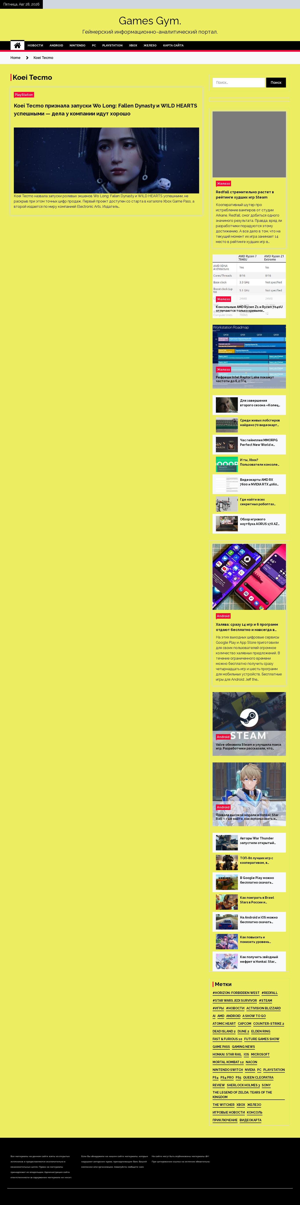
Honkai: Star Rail (227, 1054)
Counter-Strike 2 (268, 1023)
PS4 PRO (227, 1077)
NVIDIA (250, 1070)
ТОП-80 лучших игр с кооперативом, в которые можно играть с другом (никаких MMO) (260, 860)
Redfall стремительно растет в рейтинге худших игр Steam (245, 194)
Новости (35, 45)
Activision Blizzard (263, 1008)
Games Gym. (150, 21)
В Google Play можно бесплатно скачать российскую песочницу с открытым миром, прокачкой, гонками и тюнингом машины (260, 880)
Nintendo (77, 45)
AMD (220, 1016)
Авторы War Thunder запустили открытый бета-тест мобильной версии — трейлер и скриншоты (258, 841)
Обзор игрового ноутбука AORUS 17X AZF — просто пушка (260, 522)
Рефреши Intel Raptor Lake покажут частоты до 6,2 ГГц (245, 379)
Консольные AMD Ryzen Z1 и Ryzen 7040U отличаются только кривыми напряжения (249, 309)
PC (94, 45)
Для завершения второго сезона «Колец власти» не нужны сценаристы (259, 403)
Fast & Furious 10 (227, 1039)
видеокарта (250, 1120)
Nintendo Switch (228, 1070)
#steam (265, 1000)
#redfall (270, 993)
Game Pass (221, 1046)
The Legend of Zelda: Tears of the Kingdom (242, 1095)
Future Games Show (261, 1039)
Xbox (133, 45)
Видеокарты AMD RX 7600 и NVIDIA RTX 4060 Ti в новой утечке (258, 482)
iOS (246, 1054)
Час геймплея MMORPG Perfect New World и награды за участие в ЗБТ (259, 442)
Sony (266, 1085)
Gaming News (243, 1046)
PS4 (216, 1077)
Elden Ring (260, 1031)
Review (219, 1085)
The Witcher (224, 1105)
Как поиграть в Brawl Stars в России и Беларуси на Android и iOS (258, 900)
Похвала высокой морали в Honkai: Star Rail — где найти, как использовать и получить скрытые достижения (247, 817)
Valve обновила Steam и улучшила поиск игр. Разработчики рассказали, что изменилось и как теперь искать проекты (248, 746)
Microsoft (260, 1054)
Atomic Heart (224, 1023)
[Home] (17, 45)
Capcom (244, 1023)
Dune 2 (243, 1031)
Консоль (254, 1112)
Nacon (251, 1062)
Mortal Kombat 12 (228, 1062)
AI (214, 1016)
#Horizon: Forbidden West (236, 993)
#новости (235, 1008)
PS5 (238, 1077)
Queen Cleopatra (258, 1077)
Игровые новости (229, 1112)
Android (56, 45)
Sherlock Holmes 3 (243, 1085)
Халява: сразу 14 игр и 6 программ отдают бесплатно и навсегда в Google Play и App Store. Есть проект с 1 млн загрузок (247, 627)
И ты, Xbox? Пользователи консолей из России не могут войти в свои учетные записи (260, 462)
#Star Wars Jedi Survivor (235, 1000)
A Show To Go (254, 1016)
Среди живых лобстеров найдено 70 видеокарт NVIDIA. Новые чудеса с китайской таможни (260, 423)
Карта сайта (173, 45)
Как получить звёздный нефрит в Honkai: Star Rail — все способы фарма (259, 959)
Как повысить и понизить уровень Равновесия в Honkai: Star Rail (257, 939)
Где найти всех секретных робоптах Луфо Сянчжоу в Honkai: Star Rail (259, 502)
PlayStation (112, 45)
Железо (150, 45)
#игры (218, 1008)
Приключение (225, 1120)
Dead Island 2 (224, 1031)
